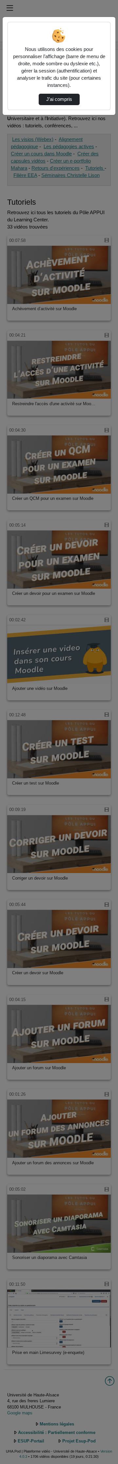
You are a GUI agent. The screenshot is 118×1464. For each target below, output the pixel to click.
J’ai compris (59, 99)
